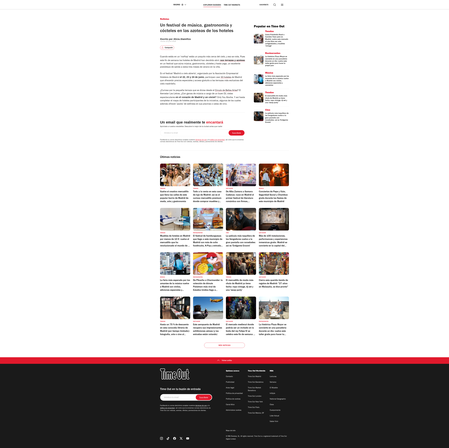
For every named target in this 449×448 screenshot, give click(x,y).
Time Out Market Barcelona (254, 389)
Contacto (229, 377)
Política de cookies (233, 399)
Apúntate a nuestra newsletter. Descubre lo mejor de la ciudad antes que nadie (191, 127)
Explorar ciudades (212, 5)
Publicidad (230, 382)
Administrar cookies (233, 410)
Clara (272, 405)
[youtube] (187, 438)
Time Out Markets (232, 5)
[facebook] (174, 438)
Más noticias (224, 345)
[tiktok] (168, 438)
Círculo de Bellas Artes (226, 90)
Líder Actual (274, 416)
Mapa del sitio (230, 431)
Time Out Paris (253, 407)
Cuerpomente (275, 410)
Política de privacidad (234, 393)
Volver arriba (227, 361)
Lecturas (273, 377)
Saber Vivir (274, 422)
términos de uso (201, 140)
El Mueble (274, 388)
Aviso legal (230, 388)
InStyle (272, 393)
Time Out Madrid (254, 377)
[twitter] (181, 438)
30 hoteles (226, 77)
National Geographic (278, 399)
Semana (273, 382)
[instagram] (161, 438)
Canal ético (230, 405)
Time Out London (254, 396)
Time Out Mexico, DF (256, 413)
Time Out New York (255, 402)
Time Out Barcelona (255, 382)
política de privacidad (217, 140)
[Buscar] (274, 4)
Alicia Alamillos (182, 39)
